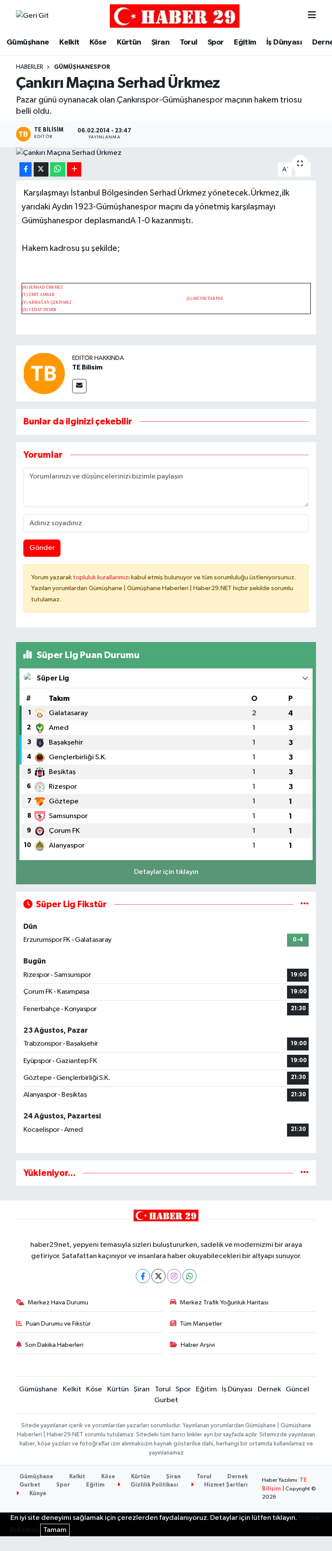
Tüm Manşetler (201, 1323)
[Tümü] (304, 1173)
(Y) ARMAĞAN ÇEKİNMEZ (47, 302)
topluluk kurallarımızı (102, 577)
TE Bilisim (87, 367)
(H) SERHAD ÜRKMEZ (42, 287)
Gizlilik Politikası (153, 1485)
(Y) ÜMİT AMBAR (38, 294)
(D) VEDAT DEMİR (39, 310)
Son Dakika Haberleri (54, 1345)
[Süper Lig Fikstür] (304, 904)
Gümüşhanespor (82, 67)
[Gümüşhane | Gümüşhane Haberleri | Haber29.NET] (174, 16)
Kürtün (129, 42)
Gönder (42, 548)
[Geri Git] (32, 16)
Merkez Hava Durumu (58, 1302)
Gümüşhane (27, 42)
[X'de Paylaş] (41, 169)
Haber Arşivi (198, 1345)
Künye (37, 1493)
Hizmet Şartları (225, 1485)
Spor (216, 42)
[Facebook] (143, 1276)
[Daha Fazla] (74, 169)
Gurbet (166, 1400)
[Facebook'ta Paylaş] (25, 169)
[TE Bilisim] (44, 373)
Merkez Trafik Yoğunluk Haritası (224, 1302)
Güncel (297, 1389)
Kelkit (69, 42)
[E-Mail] (79, 386)
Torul (189, 42)
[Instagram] (174, 1276)
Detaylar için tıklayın (166, 872)
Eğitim (245, 42)
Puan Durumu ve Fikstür (58, 1323)
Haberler (29, 67)
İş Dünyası (284, 42)
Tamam (55, 1530)
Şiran (160, 42)
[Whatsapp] (189, 1276)
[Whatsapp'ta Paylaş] (57, 169)
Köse (98, 42)
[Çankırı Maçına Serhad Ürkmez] (166, 153)
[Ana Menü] (312, 15)
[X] (158, 1276)
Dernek (269, 1389)
